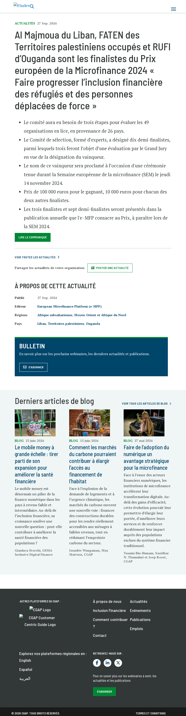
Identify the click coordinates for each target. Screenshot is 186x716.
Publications (140, 619)
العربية (24, 678)
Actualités (138, 601)
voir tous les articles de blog (145, 403)
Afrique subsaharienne (54, 315)
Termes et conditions (151, 713)
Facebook (97, 663)
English (25, 660)
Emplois (136, 628)
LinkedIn (107, 663)
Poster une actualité (112, 268)
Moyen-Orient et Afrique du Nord (100, 315)
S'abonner (36, 367)
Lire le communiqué (33, 237)
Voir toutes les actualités (35, 257)
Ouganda (93, 323)
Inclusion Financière (109, 610)
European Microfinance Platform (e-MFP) (69, 306)
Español (25, 669)
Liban (41, 323)
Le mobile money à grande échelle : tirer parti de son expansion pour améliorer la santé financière (36, 464)
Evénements (140, 610)
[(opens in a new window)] (40, 609)
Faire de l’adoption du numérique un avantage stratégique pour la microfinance (146, 457)
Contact (100, 635)
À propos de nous (107, 601)
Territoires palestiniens (66, 323)
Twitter (118, 663)
